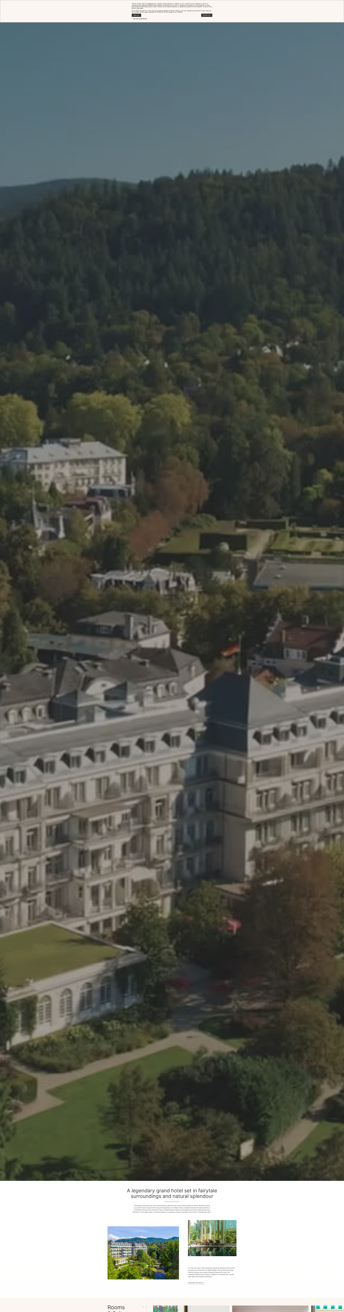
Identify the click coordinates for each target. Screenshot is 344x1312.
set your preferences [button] (140, 18)
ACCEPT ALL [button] (207, 15)
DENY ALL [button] (136, 15)
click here (140, 8)
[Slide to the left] (143, 1307)
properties (150, 4)
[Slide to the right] (146, 1307)
